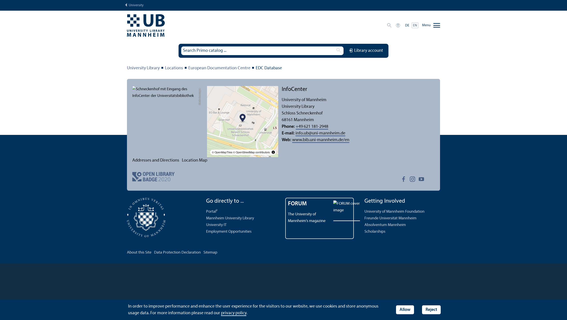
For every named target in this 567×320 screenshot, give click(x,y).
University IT (216, 225)
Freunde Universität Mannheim (390, 218)
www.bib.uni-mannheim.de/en (320, 140)
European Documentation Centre (219, 68)
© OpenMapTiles (222, 152)
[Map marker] (243, 118)
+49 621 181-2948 (312, 126)
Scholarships (374, 232)
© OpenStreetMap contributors (251, 152)
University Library (143, 68)
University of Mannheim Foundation (394, 212)
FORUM (297, 204)
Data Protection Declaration (177, 252)
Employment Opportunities (228, 232)
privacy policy (233, 313)
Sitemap (210, 252)
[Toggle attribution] (273, 152)
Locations (174, 68)
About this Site (139, 252)
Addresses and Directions (155, 160)
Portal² (211, 212)
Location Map (194, 160)
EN (415, 25)
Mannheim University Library (230, 218)
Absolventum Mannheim (385, 225)
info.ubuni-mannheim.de (320, 133)
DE (407, 25)
